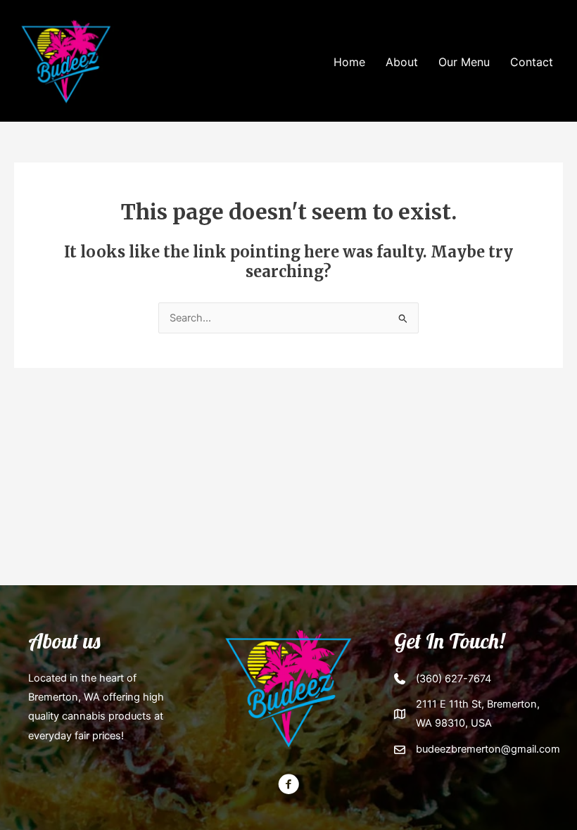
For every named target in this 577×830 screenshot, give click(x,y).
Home (349, 62)
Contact (531, 62)
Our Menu (464, 62)
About (402, 62)
